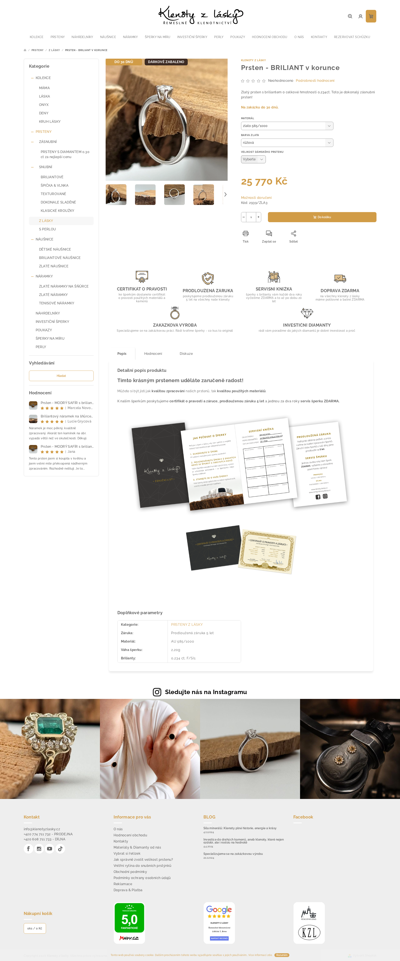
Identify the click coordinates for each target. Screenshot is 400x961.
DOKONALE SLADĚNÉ (58, 202)
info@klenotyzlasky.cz (42, 829)
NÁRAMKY (44, 276)
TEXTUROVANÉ (53, 194)
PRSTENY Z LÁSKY (187, 625)
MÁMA (44, 88)
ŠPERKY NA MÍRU (50, 339)
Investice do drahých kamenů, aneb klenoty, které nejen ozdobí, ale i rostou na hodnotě (243, 841)
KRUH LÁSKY (50, 122)
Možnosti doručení (256, 198)
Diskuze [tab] (186, 354)
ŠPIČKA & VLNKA (55, 185)
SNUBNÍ (45, 167)
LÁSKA (44, 96)
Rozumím (281, 955)
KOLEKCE (43, 78)
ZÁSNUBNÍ (48, 142)
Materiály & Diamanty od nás (137, 847)
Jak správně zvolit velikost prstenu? (143, 860)
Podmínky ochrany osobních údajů (142, 878)
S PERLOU (47, 229)
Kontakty (121, 841)
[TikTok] (60, 849)
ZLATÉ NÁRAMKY (53, 295)
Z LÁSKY (46, 221)
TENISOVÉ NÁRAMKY (56, 303)
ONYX (44, 105)
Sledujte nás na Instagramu (206, 692)
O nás (118, 829)
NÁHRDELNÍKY (48, 313)
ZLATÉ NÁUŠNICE (54, 266)
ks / (34, 928)
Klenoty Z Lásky (253, 60)
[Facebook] (28, 849)
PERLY (41, 347)
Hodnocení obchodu (130, 835)
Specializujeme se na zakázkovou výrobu (233, 853)
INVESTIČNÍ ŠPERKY (52, 322)
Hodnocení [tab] (153, 354)
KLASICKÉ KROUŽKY (57, 211)
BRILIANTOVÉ (52, 177)
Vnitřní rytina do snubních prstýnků (143, 866)
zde (269, 955)
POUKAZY (44, 330)
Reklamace (123, 884)
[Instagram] (39, 849)
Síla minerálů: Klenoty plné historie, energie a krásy (240, 828)
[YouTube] (49, 849)
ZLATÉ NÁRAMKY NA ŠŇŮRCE (64, 286)
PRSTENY (44, 132)
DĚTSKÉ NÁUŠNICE (55, 249)
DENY (44, 113)
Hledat (61, 376)
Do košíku (324, 217)
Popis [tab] (122, 354)
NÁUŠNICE (45, 239)
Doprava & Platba (128, 890)
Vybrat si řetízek (127, 853)
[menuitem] (36, 37)
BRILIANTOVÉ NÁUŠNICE (60, 258)
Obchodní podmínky (130, 872)
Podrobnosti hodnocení (315, 81)
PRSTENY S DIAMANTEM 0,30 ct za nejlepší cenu (65, 154)
